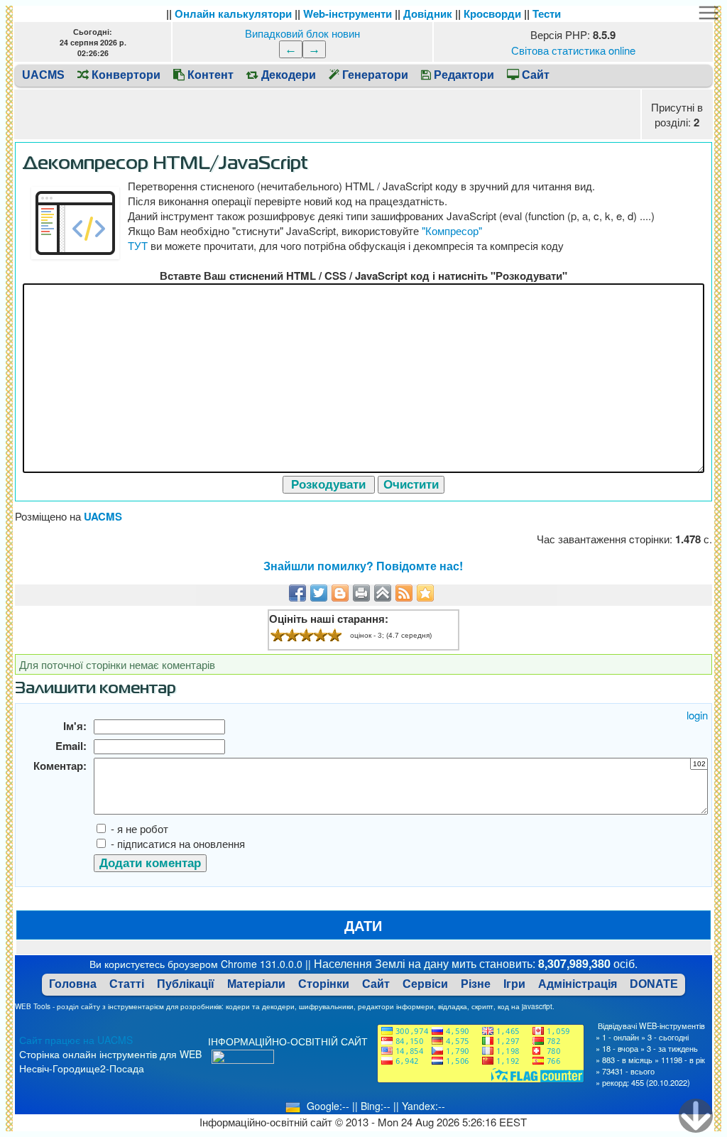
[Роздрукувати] (361, 593)
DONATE (654, 984)
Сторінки (323, 984)
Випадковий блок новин (302, 33)
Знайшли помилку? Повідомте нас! (363, 565)
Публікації (185, 984)
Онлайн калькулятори (233, 13)
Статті (126, 984)
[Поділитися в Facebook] (297, 593)
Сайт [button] (534, 75)
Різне (476, 984)
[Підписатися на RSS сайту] (403, 593)
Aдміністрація (577, 984)
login (697, 714)
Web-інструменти (347, 13)
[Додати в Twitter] (318, 593)
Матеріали (256, 984)
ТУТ (138, 245)
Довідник (427, 13)
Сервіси (425, 984)
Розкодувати (328, 484)
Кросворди (492, 13)
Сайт (376, 984)
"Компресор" (452, 230)
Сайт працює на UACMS (76, 1040)
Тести (546, 13)
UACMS (43, 75)
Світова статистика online (573, 50)
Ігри (514, 984)
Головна (73, 984)
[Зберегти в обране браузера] (425, 593)
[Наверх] (382, 593)
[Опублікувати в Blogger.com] (340, 593)
